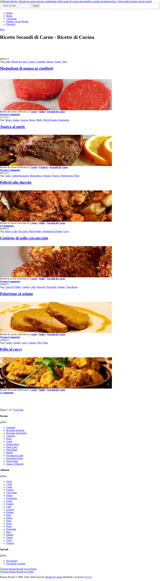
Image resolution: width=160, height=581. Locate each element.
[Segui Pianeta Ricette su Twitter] (17, 571)
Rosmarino (63, 120)
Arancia (24, 120)
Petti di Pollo (34, 231)
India (42, 390)
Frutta (9, 501)
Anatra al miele (12, 127)
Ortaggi (10, 512)
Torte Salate (12, 461)
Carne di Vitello (13, 287)
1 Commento (7, 225)
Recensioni (11, 560)
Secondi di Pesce (14, 458)
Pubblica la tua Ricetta (17, 21)
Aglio (7, 61)
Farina (9, 495)
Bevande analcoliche (16, 433)
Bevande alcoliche (15, 430)
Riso (8, 532)
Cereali (9, 490)
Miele (39, 120)
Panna (9, 518)
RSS (2, 29)
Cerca (36, 6)
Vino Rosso (72, 287)
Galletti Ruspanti (20, 175)
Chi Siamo (11, 18)
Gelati (9, 441)
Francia (43, 167)
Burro (32, 120)
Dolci (9, 438)
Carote (31, 61)
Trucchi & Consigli (15, 563)
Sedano (61, 287)
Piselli (58, 61)
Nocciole (22, 231)
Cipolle (16, 342)
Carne (33, 111)
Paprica (55, 175)
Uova (9, 540)
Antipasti (10, 427)
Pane (8, 515)
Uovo (66, 231)
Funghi (9, 504)
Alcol (9, 481)
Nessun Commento (10, 114)
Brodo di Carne (19, 61)
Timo (64, 61)
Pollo (76, 175)
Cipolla (25, 287)
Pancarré (41, 287)
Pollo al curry (11, 349)
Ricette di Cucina (53, 577)
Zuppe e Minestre (15, 464)
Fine (21, 409)
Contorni (10, 436)
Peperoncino (67, 175)
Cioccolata (11, 492)
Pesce (9, 523)
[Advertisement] (57, 50)
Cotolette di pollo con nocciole (24, 238)
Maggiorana (35, 175)
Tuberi (9, 537)
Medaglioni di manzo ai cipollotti (26, 68)
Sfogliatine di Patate (52, 231)
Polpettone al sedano (16, 294)
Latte (14, 231)
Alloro (8, 120)
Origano (47, 175)
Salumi (9, 534)
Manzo (50, 61)
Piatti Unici (11, 447)
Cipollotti (40, 61)
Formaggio (11, 498)
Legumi (10, 509)
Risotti (9, 452)
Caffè (9, 484)
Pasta (8, 520)
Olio (39, 342)
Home (9, 13)
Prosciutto (51, 287)
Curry (24, 342)
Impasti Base (12, 444)
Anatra (15, 120)
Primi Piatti (11, 450)
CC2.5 (88, 577)
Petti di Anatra (50, 120)
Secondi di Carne (56, 111)
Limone (32, 342)
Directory (11, 24)
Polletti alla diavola (15, 182)
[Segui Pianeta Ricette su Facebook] (18, 569)
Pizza (9, 526)
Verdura (10, 543)
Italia (42, 111)
